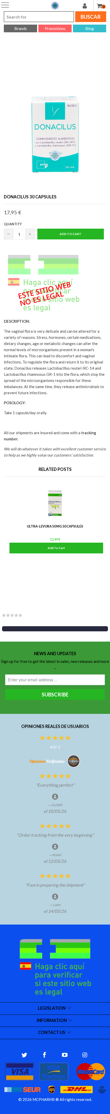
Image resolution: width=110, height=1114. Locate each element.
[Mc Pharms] (55, 5)
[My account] (88, 5)
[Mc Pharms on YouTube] (65, 1055)
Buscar (91, 17)
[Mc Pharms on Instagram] (85, 1055)
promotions (55, 28)
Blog (89, 28)
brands (20, 28)
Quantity (13, 224)
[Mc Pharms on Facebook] (45, 1055)
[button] (55, 628)
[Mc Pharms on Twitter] (24, 1055)
